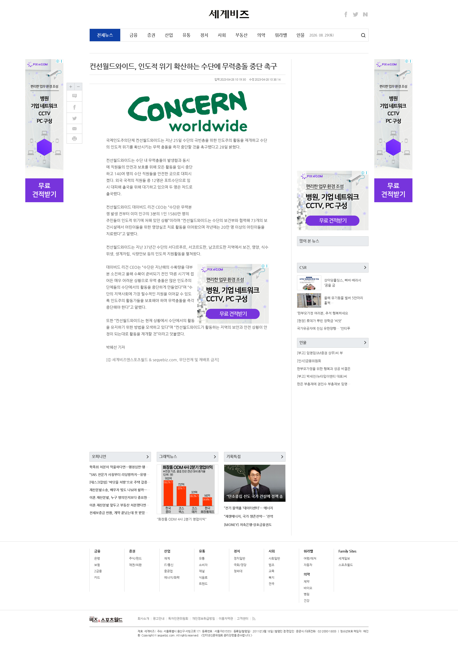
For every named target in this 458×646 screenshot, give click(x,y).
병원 (306, 594)
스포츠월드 (345, 565)
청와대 (238, 571)
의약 (261, 34)
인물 (301, 34)
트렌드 (203, 583)
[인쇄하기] (74, 138)
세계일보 (344, 558)
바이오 (308, 588)
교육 (271, 571)
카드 (97, 577)
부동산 (241, 34)
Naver (365, 14)
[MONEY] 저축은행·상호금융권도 (248, 525)
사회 (222, 34)
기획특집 (233, 456)
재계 (167, 558)
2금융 (98, 571)
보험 (97, 565)
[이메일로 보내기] (74, 128)
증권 (151, 34)
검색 (363, 35)
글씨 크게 (70, 86)
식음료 (203, 577)
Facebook (346, 14)
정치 (204, 34)
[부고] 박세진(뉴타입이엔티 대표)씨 (322, 376)
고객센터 (242, 618)
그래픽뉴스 (168, 456)
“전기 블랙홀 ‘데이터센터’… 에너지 (248, 508)
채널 (202, 571)
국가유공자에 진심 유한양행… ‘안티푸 (323, 328)
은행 (97, 558)
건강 (306, 600)
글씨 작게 (78, 86)
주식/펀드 (135, 558)
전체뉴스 (105, 34)
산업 (169, 34)
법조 (271, 565)
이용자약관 (226, 618)
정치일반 (239, 558)
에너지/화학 (172, 577)
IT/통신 (168, 565)
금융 (134, 34)
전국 (271, 583)
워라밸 (281, 34)
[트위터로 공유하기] (77, 118)
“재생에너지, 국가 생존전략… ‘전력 (248, 516)
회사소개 (143, 618)
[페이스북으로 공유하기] (77, 107)
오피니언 (99, 456)
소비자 (203, 565)
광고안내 (158, 618)
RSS (253, 618)
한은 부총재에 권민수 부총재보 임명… (323, 384)
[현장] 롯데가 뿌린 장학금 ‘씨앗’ (319, 321)
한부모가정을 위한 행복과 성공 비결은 (323, 369)
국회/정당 (240, 565)
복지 (271, 577)
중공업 (168, 571)
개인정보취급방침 (203, 618)
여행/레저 (310, 558)
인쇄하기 (74, 138)
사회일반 (274, 558)
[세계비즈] (229, 14)
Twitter (356, 14)
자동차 (308, 565)
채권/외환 (135, 565)
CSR (303, 267)
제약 (306, 581)
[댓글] (77, 95)
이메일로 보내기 (74, 128)
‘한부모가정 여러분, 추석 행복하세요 (322, 313)
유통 (186, 34)
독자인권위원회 (178, 618)
